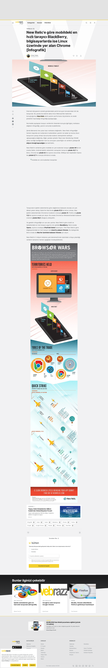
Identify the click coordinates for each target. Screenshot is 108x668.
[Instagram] (83, 666)
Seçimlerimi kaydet (43, 566)
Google (29, 525)
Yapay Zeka (44, 654)
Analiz (38, 522)
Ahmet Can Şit (17, 611)
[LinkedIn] (76, 666)
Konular (39, 22)
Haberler (28, 644)
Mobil (42, 650)
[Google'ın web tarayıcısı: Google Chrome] (54, 591)
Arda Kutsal (45, 611)
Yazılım (46, 522)
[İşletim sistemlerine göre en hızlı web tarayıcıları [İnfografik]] (25, 591)
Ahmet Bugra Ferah (51, 630)
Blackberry (55, 522)
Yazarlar (71, 646)
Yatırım (42, 656)
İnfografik (29, 522)
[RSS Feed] (92, 666)
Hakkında (71, 644)
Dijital (42, 644)
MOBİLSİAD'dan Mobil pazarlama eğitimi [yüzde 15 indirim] (63, 623)
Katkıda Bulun (72, 648)
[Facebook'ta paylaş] (13, 118)
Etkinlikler (48, 22)
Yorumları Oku (54, 538)
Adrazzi (30, 517)
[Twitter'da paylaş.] (13, 121)
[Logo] (19, 22)
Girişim (42, 648)
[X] (73, 666)
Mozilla (50, 525)
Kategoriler (31, 22)
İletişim (71, 654)
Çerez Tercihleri (88, 648)
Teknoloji (29, 28)
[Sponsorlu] (70, 511)
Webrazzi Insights (30, 646)
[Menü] (13, 23)
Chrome (65, 522)
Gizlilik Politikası (88, 650)
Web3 (42, 659)
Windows (59, 525)
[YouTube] (80, 666)
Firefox (73, 522)
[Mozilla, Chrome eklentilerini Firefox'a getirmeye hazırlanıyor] (82, 591)
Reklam (71, 650)
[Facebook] (89, 666)
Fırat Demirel (74, 611)
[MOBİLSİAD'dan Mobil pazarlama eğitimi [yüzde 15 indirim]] (36, 626)
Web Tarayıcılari (18, 600)
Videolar (28, 648)
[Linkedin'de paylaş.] (13, 124)
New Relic (40, 116)
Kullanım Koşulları (88, 652)
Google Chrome (40, 525)
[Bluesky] (86, 666)
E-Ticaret (43, 646)
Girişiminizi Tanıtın (74, 652)
